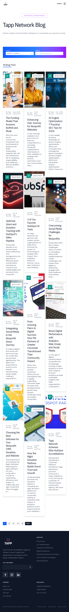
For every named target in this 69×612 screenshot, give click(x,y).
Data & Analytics (42, 561)
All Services (41, 541)
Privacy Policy (41, 606)
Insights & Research (44, 586)
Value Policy (52, 606)
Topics (8, 50)
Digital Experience (43, 551)
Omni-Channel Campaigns (46, 557)
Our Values (7, 596)
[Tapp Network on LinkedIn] (18, 574)
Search (37, 50)
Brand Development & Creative (48, 554)
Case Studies (7, 589)
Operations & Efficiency (45, 548)
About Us (6, 586)
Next (28, 523)
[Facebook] (5, 574)
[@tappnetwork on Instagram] (11, 574)
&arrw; (30, 567)
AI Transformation (43, 544)
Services (6, 593)
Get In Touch (41, 593)
